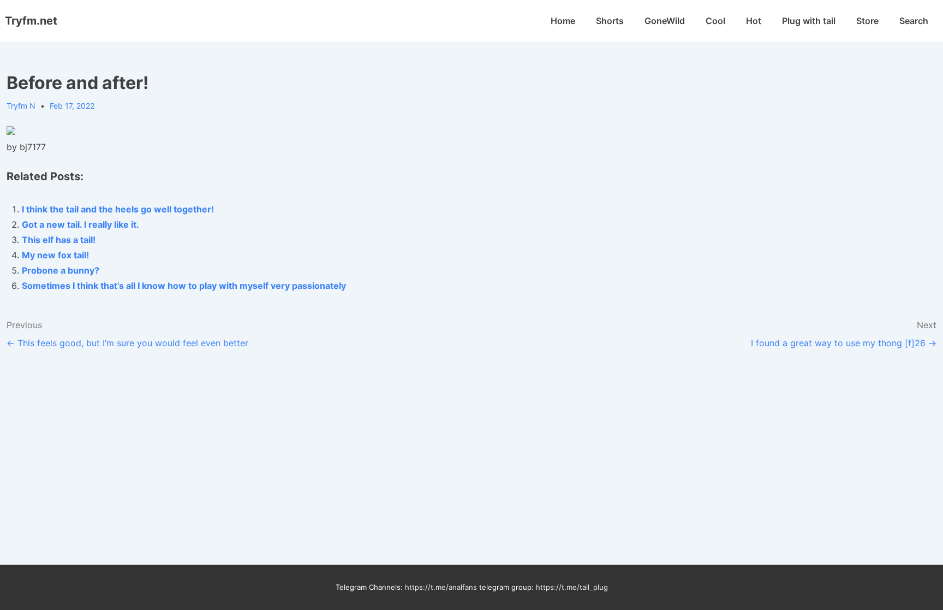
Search (913, 20)
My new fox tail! (55, 255)
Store (867, 20)
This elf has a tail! (59, 239)
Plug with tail (808, 20)
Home (563, 20)
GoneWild (664, 20)
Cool (715, 20)
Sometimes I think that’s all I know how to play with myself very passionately (184, 285)
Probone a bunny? (60, 270)
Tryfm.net (31, 20)
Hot (753, 20)
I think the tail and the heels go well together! (118, 209)
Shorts (610, 20)
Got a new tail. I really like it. (80, 224)
